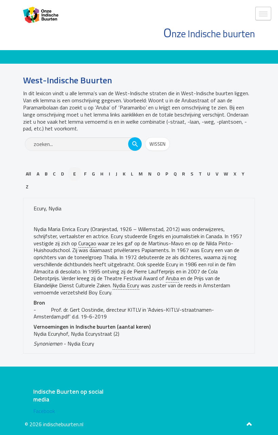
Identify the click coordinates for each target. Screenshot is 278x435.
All (28, 173)
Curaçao (87, 243)
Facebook (44, 411)
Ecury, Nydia (47, 208)
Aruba (172, 278)
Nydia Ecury (126, 285)
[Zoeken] (135, 144)
